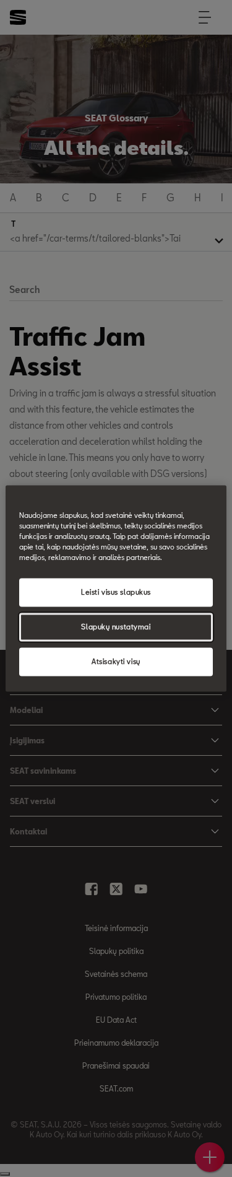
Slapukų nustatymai (115, 627)
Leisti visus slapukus (116, 592)
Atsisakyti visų (116, 662)
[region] (116, 588)
